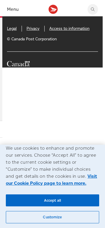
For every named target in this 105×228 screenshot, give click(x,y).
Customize (52, 217)
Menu (13, 9)
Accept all (52, 200)
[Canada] (18, 65)
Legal (12, 28)
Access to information (69, 28)
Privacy (33, 28)
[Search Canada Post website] (93, 9)
